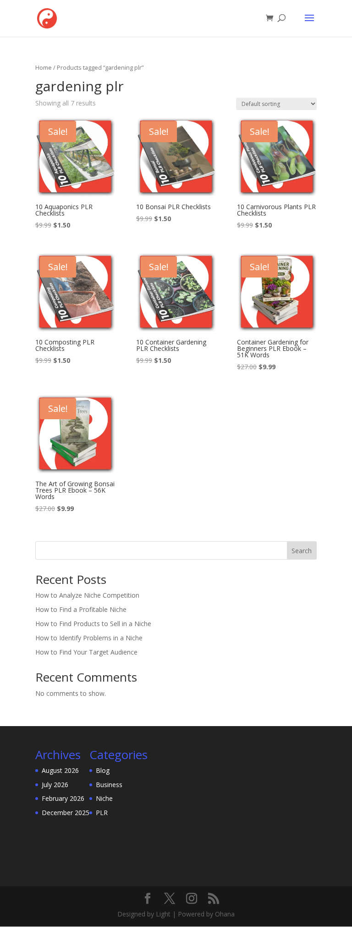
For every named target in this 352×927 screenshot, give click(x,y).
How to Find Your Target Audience (86, 652)
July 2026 (55, 784)
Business (109, 784)
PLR (102, 812)
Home (43, 67)
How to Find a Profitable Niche (80, 609)
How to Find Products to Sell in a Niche (93, 623)
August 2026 (60, 770)
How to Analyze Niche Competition (87, 595)
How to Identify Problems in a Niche (89, 637)
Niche (104, 798)
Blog (103, 770)
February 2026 (63, 798)
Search (302, 550)
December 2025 (65, 812)
